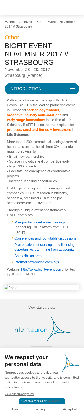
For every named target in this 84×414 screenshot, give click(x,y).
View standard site (42, 307)
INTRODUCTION (25, 88)
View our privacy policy (19, 394)
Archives (25, 22)
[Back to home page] (19, 7)
